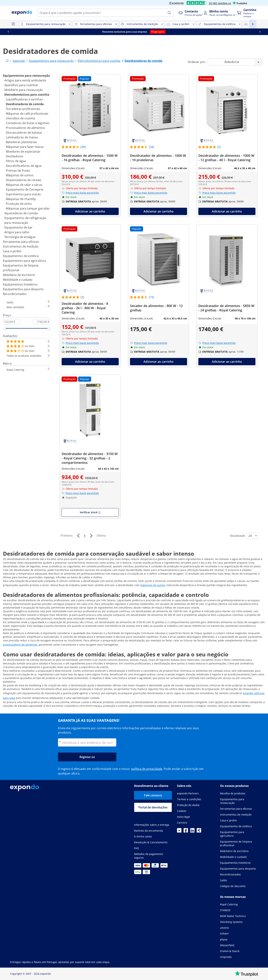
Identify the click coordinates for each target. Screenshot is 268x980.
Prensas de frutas (18, 170)
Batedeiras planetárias (21, 142)
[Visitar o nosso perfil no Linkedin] (192, 831)
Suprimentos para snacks (23, 194)
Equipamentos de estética (21, 256)
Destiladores (14, 156)
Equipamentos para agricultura (24, 261)
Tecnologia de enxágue (20, 237)
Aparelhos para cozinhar (21, 85)
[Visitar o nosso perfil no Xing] (199, 831)
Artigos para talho (16, 232)
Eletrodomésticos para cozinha (26, 95)
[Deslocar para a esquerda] (8, 31)
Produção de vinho (19, 204)
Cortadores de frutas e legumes (27, 123)
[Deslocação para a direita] (259, 31)
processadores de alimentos (20, 644)
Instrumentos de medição (20, 246)
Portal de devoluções (153, 807)
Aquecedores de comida (21, 213)
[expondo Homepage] (7, 61)
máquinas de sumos (152, 585)
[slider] (4, 328)
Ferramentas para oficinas (21, 242)
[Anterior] (78, 535)
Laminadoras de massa (22, 137)
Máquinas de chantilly (21, 199)
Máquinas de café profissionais (27, 114)
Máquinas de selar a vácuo (24, 185)
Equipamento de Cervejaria (24, 189)
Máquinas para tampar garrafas (28, 208)
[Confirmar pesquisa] (169, 13)
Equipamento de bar (18, 227)
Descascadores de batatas (24, 133)
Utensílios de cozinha (20, 118)
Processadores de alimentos (25, 128)
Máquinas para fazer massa (25, 147)
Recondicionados (15, 294)
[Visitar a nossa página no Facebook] (186, 831)
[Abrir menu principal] (13, 24)
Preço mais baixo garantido (82, 192)
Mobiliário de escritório (19, 275)
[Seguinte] (91, 535)
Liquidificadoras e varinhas (24, 99)
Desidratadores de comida (25, 104)
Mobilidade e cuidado (17, 280)
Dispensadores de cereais (23, 180)
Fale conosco (153, 795)
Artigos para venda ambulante (25, 80)
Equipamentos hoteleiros (20, 284)
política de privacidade (146, 769)
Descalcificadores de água (24, 166)
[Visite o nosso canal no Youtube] (179, 831)
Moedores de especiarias (23, 151)
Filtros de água (16, 161)
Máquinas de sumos (20, 175)
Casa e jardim (12, 251)
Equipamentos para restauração (26, 76)
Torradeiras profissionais (23, 109)
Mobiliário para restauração (23, 90)
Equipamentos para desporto (23, 289)
